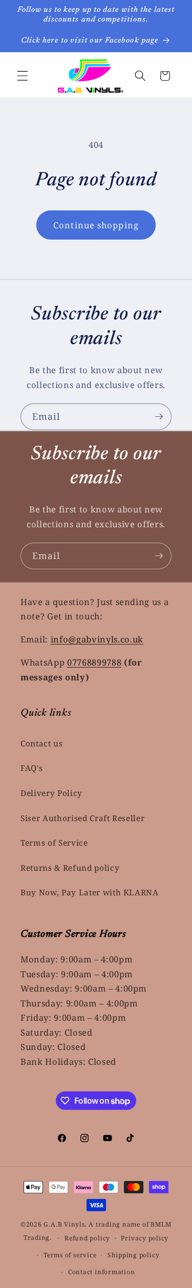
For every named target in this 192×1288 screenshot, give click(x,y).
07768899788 (94, 662)
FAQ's (31, 768)
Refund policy (87, 1238)
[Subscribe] (158, 416)
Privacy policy (144, 1238)
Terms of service (70, 1255)
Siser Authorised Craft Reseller (82, 818)
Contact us (41, 743)
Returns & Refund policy (69, 868)
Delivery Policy (51, 793)
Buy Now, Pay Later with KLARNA (89, 892)
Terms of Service (54, 843)
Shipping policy (134, 1255)
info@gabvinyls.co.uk (97, 639)
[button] (22, 75)
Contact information (101, 1272)
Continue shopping (96, 225)
